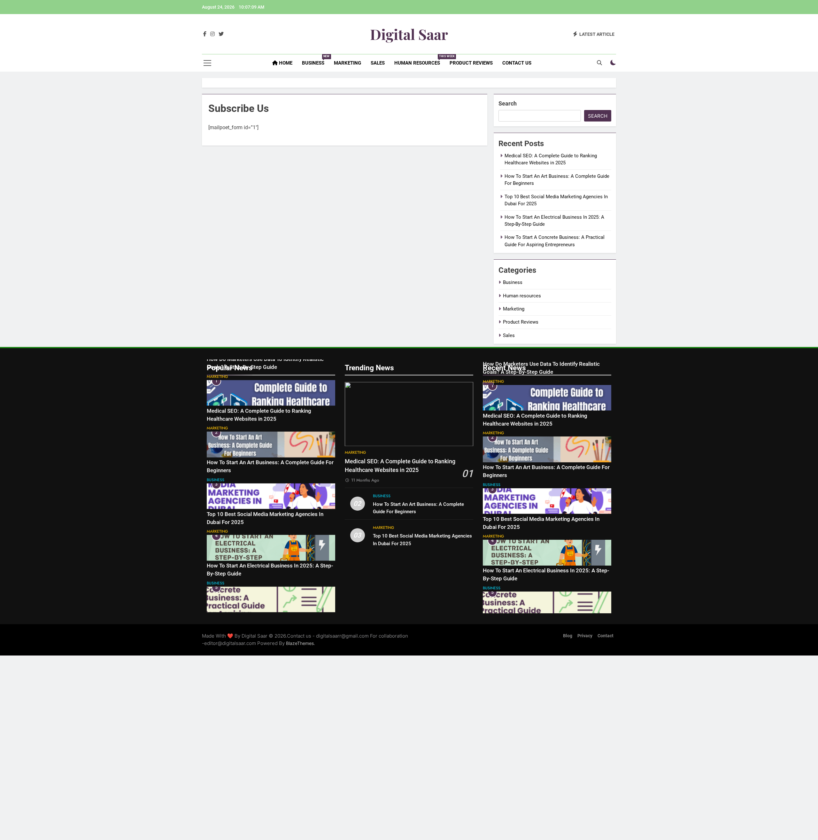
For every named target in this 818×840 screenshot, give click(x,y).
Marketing (347, 63)
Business (315, 60)
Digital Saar (409, 33)
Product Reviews (471, 63)
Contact (606, 636)
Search (507, 103)
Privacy (584, 636)
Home (285, 63)
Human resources (419, 60)
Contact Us (516, 63)
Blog (567, 636)
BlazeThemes (300, 643)
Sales (378, 63)
